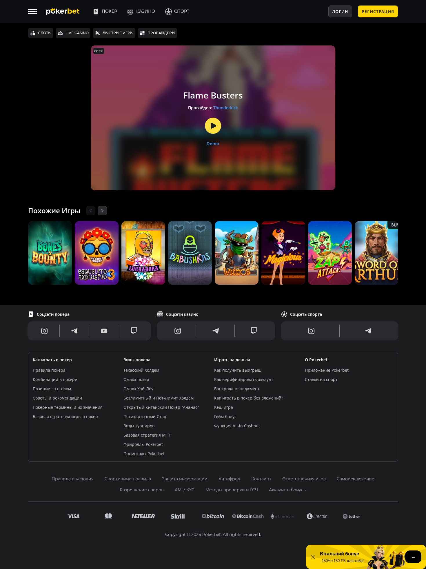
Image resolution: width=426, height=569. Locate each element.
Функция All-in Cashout (237, 425)
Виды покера (136, 359)
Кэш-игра (223, 407)
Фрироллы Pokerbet (143, 444)
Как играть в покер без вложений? (248, 398)
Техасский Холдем (141, 370)
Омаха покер (136, 379)
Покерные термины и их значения (68, 407)
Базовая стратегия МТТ (146, 435)
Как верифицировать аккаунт (243, 379)
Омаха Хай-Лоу (138, 388)
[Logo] (67, 11)
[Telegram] (74, 331)
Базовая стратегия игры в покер (65, 416)
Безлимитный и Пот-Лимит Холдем (158, 398)
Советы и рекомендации (57, 398)
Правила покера (49, 370)
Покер (109, 11)
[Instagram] (44, 331)
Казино (145, 11)
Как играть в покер (52, 359)
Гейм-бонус (225, 416)
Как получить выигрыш (237, 370)
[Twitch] (134, 331)
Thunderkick (225, 107)
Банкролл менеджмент (237, 388)
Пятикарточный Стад (144, 416)
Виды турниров (138, 425)
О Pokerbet (316, 359)
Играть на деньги (232, 359)
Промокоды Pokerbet (144, 453)
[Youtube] (104, 331)
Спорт (181, 11)
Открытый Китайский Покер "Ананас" (161, 407)
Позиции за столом (52, 388)
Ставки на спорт (321, 379)
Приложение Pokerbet (327, 370)
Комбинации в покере (55, 379)
